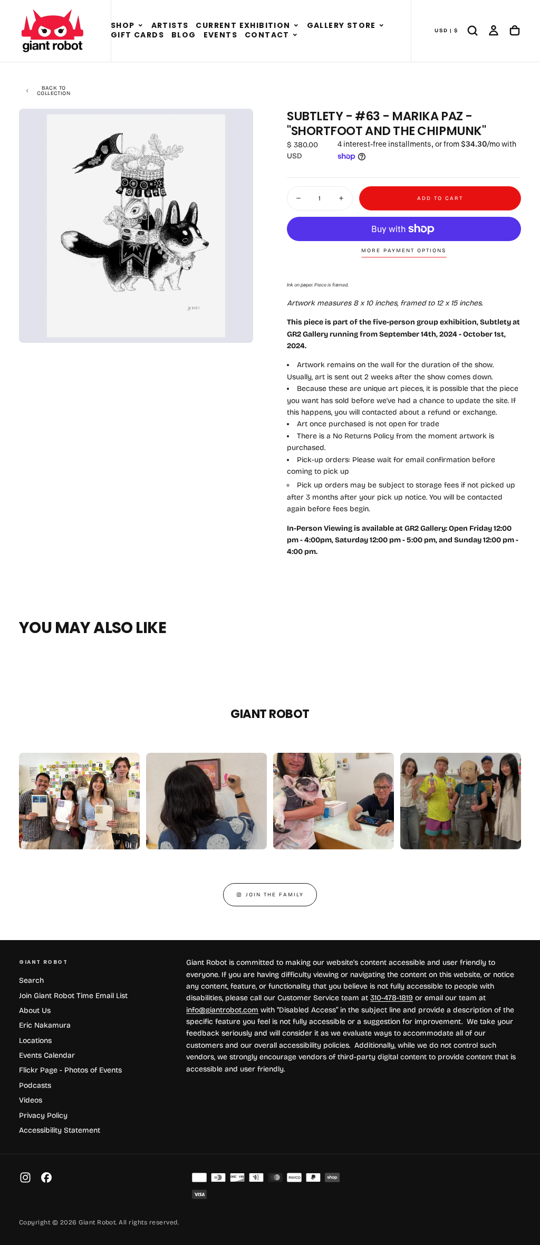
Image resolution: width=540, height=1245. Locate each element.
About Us (35, 1010)
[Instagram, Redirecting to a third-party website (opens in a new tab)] (25, 1177)
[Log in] (493, 30)
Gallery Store (341, 25)
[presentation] (236, 326)
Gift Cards (137, 35)
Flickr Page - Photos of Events (70, 1070)
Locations (35, 1040)
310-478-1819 (391, 997)
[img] (199, 1177)
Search (31, 980)
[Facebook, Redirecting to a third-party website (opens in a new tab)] (46, 1177)
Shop (123, 25)
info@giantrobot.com (222, 1009)
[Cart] (514, 30)
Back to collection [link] (53, 90)
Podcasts (35, 1085)
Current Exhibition (243, 25)
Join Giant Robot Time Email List (73, 995)
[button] (140, 26)
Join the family (275, 895)
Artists (170, 25)
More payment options (403, 250)
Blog (183, 35)
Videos (30, 1100)
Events (220, 35)
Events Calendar (47, 1055)
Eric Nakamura (45, 1025)
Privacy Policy (43, 1115)
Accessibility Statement (59, 1130)
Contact (267, 35)
